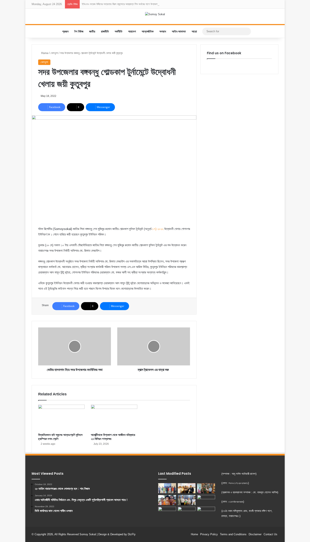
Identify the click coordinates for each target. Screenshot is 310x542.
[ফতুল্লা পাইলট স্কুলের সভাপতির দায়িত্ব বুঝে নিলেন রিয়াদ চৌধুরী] (187, 500)
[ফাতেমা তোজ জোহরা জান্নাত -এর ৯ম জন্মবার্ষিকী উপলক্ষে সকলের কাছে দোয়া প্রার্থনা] (167, 500)
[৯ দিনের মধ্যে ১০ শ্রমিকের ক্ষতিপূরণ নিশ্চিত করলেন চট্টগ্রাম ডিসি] (187, 488)
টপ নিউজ (78, 31)
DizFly (132, 534)
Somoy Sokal (88, 534)
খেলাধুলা (54, 53)
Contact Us (270, 534)
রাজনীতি (105, 31)
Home (44, 53)
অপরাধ (162, 31)
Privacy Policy (209, 534)
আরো (194, 31)
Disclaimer (255, 534)
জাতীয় (92, 31)
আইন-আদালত (179, 31)
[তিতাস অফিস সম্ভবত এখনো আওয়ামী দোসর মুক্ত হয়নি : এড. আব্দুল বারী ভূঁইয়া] (167, 512)
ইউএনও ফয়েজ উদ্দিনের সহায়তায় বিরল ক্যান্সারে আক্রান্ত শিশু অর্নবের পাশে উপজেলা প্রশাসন (124, 4)
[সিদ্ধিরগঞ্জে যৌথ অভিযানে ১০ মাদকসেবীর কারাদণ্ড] (167, 488)
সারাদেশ (132, 31)
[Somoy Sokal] (155, 14)
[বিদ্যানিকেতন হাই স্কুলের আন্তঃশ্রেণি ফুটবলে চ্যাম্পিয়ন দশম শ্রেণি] (61, 418)
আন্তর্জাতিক (148, 31)
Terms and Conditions (233, 534)
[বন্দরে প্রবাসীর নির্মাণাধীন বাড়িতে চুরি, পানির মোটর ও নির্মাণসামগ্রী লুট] (206, 512)
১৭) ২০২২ (157, 229)
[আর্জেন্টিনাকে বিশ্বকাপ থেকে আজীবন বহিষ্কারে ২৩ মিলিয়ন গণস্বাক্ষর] (114, 418)
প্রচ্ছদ (65, 31)
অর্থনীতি (118, 31)
